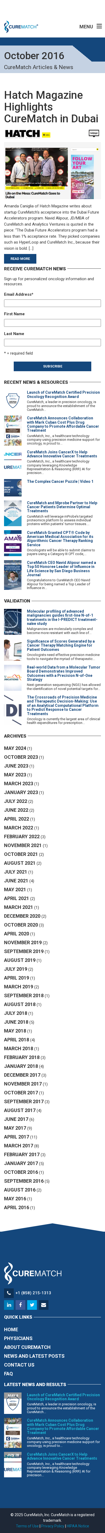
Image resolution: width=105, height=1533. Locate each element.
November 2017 (23, 1084)
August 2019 (20, 960)
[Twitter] (32, 1305)
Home (11, 1329)
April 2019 (16, 978)
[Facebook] (21, 1305)
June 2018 (16, 1022)
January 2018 (21, 1066)
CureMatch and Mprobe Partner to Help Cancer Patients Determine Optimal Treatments (62, 507)
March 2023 (18, 783)
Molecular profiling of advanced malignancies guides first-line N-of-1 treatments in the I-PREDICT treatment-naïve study (62, 617)
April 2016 (16, 1207)
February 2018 (22, 1057)
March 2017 (18, 1145)
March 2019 (18, 986)
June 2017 (16, 1119)
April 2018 (16, 1039)
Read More (20, 259)
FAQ (8, 1373)
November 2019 (23, 942)
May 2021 (15, 889)
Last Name (14, 333)
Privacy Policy (52, 1526)
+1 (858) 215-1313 (33, 1293)
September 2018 (24, 995)
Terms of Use (27, 1526)
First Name (14, 314)
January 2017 (21, 1163)
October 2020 (21, 925)
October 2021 (21, 854)
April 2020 (16, 933)
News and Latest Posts (34, 1356)
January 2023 (21, 792)
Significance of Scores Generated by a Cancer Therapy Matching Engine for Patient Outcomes (61, 645)
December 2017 (22, 1075)
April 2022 (16, 819)
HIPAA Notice (78, 1526)
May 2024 (15, 748)
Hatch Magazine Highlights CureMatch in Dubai (51, 107)
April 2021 (16, 898)
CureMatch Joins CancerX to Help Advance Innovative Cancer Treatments (62, 454)
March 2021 (18, 907)
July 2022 (15, 801)
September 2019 (24, 951)
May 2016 (15, 1198)
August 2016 (20, 1190)
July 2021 (15, 872)
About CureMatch (27, 1347)
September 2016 (24, 1181)
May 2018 (15, 1031)
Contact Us (19, 1365)
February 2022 (22, 836)
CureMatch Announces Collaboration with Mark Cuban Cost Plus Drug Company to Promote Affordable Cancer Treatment (63, 424)
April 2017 (16, 1137)
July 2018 (15, 1013)
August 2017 (20, 1110)
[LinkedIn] (9, 1305)
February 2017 (22, 1154)
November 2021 (23, 845)
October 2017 (21, 1092)
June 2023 (16, 766)
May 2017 (15, 1128)
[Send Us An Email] (44, 1305)
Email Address (18, 294)
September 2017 (24, 1101)
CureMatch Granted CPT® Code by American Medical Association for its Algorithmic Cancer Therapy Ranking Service (60, 538)
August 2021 (20, 863)
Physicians (18, 1338)
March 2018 (18, 1048)
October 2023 (21, 757)
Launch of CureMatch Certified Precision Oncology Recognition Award (63, 394)
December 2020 (22, 916)
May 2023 (15, 774)
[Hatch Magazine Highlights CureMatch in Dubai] (52, 163)
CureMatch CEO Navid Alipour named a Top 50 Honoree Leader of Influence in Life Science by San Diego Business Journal (61, 568)
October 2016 (21, 1172)
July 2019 (15, 969)
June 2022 (16, 810)
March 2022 (18, 827)
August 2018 (20, 1004)
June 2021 (16, 880)
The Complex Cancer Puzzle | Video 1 (60, 481)
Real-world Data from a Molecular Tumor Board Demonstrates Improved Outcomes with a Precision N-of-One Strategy (63, 673)
